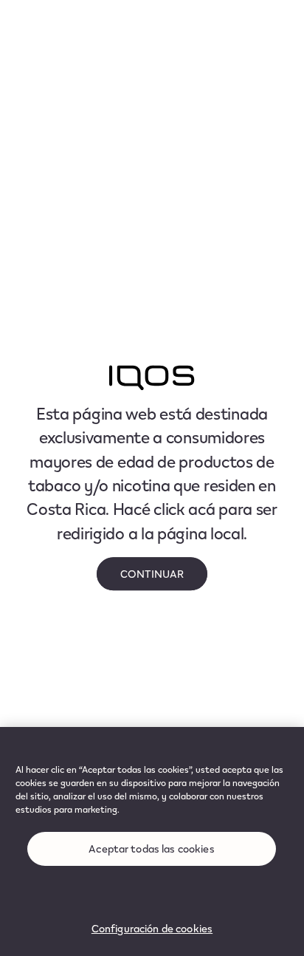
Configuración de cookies (152, 928)
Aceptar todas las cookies (152, 848)
